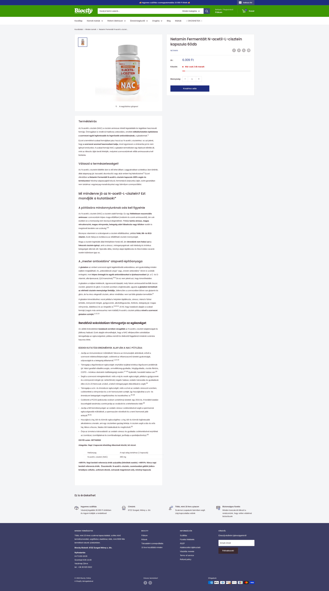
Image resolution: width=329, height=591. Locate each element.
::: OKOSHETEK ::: (194, 21)
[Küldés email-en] (248, 50)
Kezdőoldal (79, 29)
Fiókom (218, 12)
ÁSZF (182, 543)
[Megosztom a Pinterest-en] (239, 50)
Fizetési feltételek (187, 539)
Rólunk (144, 539)
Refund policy (185, 559)
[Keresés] (207, 11)
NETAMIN (174, 51)
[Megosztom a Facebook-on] (234, 50)
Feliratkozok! (228, 551)
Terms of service (187, 555)
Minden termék (90, 29)
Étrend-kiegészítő (137, 21)
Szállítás (183, 535)
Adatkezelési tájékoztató (190, 547)
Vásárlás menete (187, 551)
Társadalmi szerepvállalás (152, 543)
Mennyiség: (175, 79)
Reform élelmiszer (115, 21)
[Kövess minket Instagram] (150, 583)
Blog (169, 21)
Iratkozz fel (247, 3)
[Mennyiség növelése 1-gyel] (199, 79)
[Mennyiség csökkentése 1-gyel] (185, 79)
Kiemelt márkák (93, 21)
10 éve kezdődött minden (151, 547)
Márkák (178, 21)
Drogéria (155, 21)
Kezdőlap (78, 21)
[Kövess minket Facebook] (145, 583)
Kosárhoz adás (190, 88)
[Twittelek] (244, 50)
